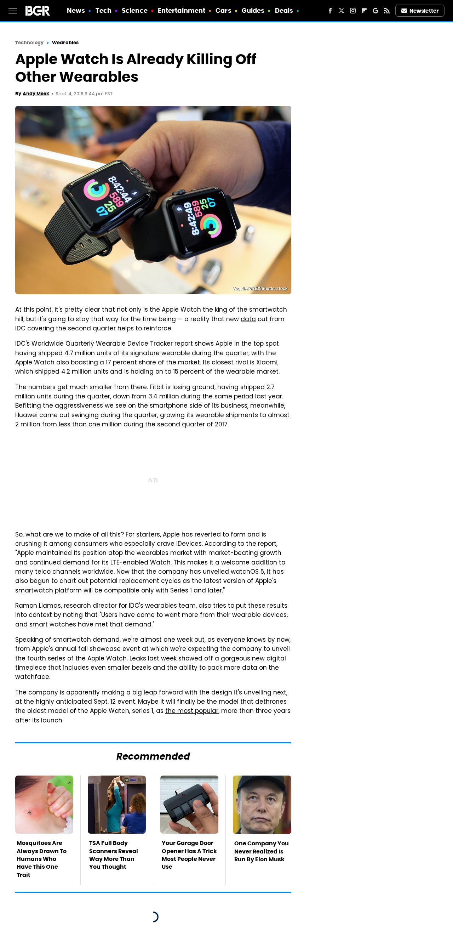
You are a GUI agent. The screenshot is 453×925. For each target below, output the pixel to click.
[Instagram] (353, 10)
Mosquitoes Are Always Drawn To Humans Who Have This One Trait (42, 859)
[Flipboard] (364, 10)
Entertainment (181, 10)
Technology (29, 43)
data (248, 320)
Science (135, 10)
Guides (253, 10)
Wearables (65, 43)
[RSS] (387, 10)
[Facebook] (330, 10)
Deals (284, 10)
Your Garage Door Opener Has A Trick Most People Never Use (189, 854)
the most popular (191, 711)
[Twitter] (341, 10)
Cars (223, 10)
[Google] (375, 10)
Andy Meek (36, 94)
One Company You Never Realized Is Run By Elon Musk (261, 851)
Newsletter (423, 10)
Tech (103, 10)
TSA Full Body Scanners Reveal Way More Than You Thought (113, 854)
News (76, 10)
